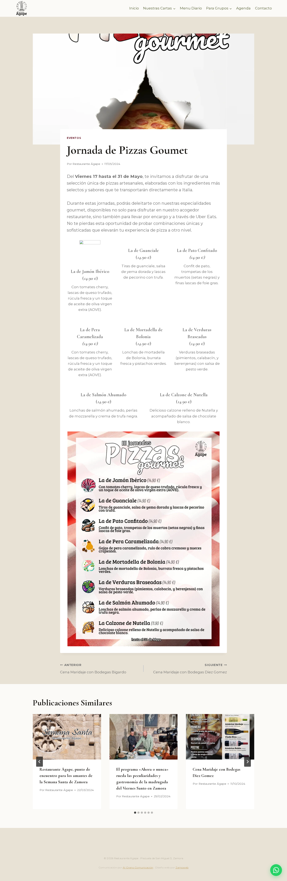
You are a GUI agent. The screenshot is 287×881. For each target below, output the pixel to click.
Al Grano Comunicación (138, 867)
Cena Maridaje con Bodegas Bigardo (93, 668)
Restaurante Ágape (86, 164)
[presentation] (67, 736)
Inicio (134, 8)
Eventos (74, 137)
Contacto (263, 8)
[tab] (135, 813)
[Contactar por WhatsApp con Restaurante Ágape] (276, 870)
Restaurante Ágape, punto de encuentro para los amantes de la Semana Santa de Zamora (65, 776)
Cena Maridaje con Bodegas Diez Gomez (190, 668)
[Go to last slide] (39, 762)
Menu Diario (191, 8)
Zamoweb (181, 867)
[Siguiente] (247, 762)
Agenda (243, 8)
